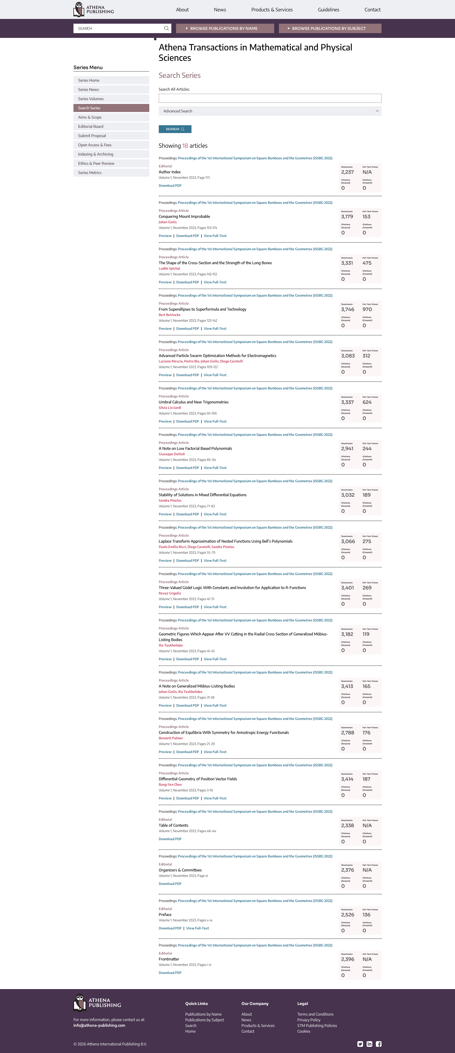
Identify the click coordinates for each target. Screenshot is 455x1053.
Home (190, 1031)
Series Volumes (91, 98)
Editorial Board (90, 126)
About (182, 9)
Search (190, 1025)
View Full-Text (215, 236)
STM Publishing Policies (317, 1025)
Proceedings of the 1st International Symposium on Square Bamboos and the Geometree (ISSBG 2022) (255, 158)
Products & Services (272, 9)
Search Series (89, 108)
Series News (88, 89)
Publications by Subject (204, 1019)
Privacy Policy (308, 1019)
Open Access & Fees (94, 145)
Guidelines (328, 9)
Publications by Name (203, 1014)
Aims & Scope (89, 117)
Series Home (88, 80)
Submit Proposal (92, 135)
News (220, 9)
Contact (373, 9)
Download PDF (170, 185)
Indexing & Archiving (95, 154)
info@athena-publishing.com (99, 1025)
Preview (165, 236)
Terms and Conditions (315, 1014)
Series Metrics (89, 172)
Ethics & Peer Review (96, 163)
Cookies (303, 1031)
